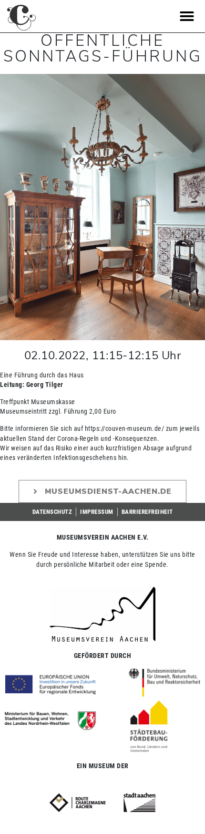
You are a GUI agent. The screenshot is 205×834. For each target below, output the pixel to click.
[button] (187, 16)
